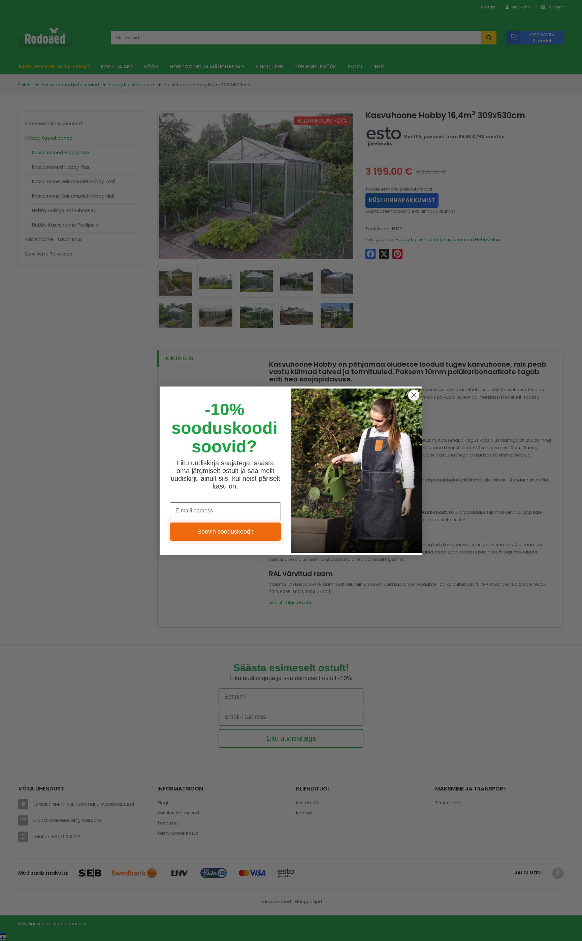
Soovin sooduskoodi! (225, 531)
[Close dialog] (414, 395)
